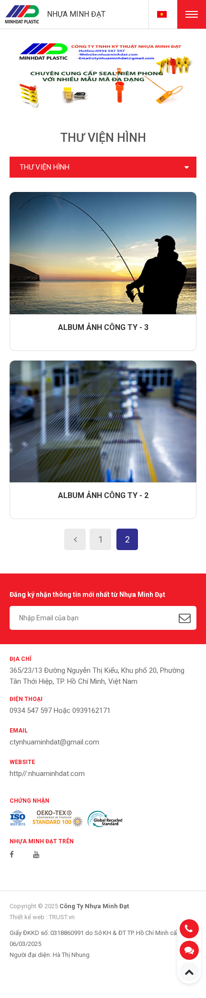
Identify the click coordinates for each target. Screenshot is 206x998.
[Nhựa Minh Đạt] (22, 14)
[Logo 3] (105, 819)
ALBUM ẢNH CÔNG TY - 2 (103, 495)
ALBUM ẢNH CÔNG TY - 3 (103, 327)
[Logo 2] (56, 818)
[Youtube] (36, 855)
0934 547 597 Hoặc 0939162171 (60, 710)
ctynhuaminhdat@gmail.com (54, 742)
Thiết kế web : (28, 917)
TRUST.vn (62, 917)
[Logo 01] (17, 818)
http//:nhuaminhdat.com (47, 773)
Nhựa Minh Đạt (76, 14)
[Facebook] (12, 855)
